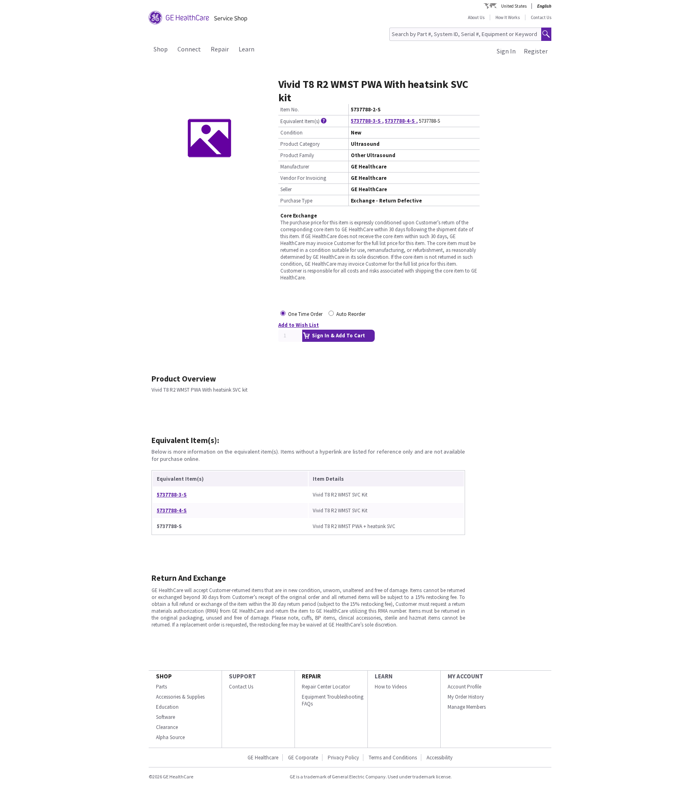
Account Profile (464, 686)
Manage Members (467, 706)
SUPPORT (242, 676)
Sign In (506, 51)
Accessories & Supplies (180, 696)
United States (514, 6)
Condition (291, 132)
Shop (161, 49)
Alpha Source (170, 737)
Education (167, 706)
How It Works (507, 17)
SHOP (164, 676)
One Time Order (305, 314)
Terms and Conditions (393, 757)
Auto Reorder (350, 314)
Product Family (297, 155)
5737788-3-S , (367, 120)
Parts (161, 686)
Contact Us (541, 17)
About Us (476, 17)
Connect (189, 49)
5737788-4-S (172, 510)
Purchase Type (296, 200)
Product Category (300, 144)
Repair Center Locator (326, 686)
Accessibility (439, 757)
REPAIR (311, 676)
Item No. (289, 109)
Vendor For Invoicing (303, 178)
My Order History (466, 696)
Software (165, 717)
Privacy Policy (343, 757)
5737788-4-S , (401, 120)
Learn (246, 49)
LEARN (384, 676)
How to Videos (391, 686)
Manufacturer (294, 166)
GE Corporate (303, 757)
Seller (286, 189)
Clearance (167, 727)
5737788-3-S (172, 494)
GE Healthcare (263, 757)
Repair (220, 49)
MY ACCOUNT (465, 676)
